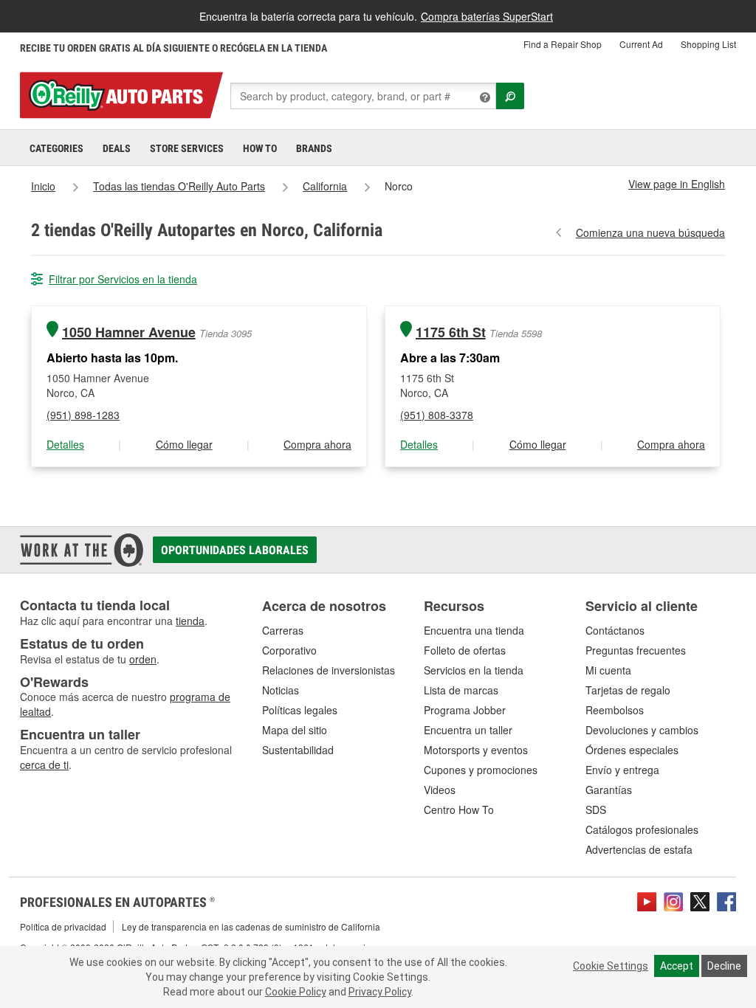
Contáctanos (615, 630)
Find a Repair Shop (562, 44)
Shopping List (708, 44)
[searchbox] (363, 96)
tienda (190, 620)
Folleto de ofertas (465, 650)
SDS (595, 809)
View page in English (676, 183)
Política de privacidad (63, 926)
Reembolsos (614, 710)
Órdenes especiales (631, 749)
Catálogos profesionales (641, 829)
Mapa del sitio (294, 729)
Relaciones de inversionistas (328, 670)
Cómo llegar (184, 444)
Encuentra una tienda (474, 630)
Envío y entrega (622, 769)
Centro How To (459, 809)
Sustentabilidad (298, 749)
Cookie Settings (610, 966)
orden (143, 659)
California (325, 186)
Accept (676, 966)
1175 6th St (451, 332)
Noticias (280, 690)
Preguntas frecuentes (635, 650)
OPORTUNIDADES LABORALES (235, 550)
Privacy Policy (379, 992)
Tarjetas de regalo (627, 690)
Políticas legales (299, 710)
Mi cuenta (608, 670)
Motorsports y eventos (476, 749)
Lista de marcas (461, 690)
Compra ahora (317, 444)
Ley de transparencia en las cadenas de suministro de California (251, 926)
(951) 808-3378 (436, 414)
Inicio (43, 186)
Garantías (608, 789)
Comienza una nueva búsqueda (650, 232)
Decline (724, 966)
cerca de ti (44, 764)
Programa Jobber (465, 710)
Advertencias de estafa (639, 849)
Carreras (282, 630)
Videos (440, 789)
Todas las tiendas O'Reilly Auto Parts (179, 186)
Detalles (65, 444)
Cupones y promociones (480, 769)
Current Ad (641, 44)
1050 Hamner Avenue (129, 332)
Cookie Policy (295, 992)
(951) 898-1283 (83, 414)
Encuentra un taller (468, 729)
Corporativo (289, 650)
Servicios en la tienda (473, 670)
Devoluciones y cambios (641, 729)
